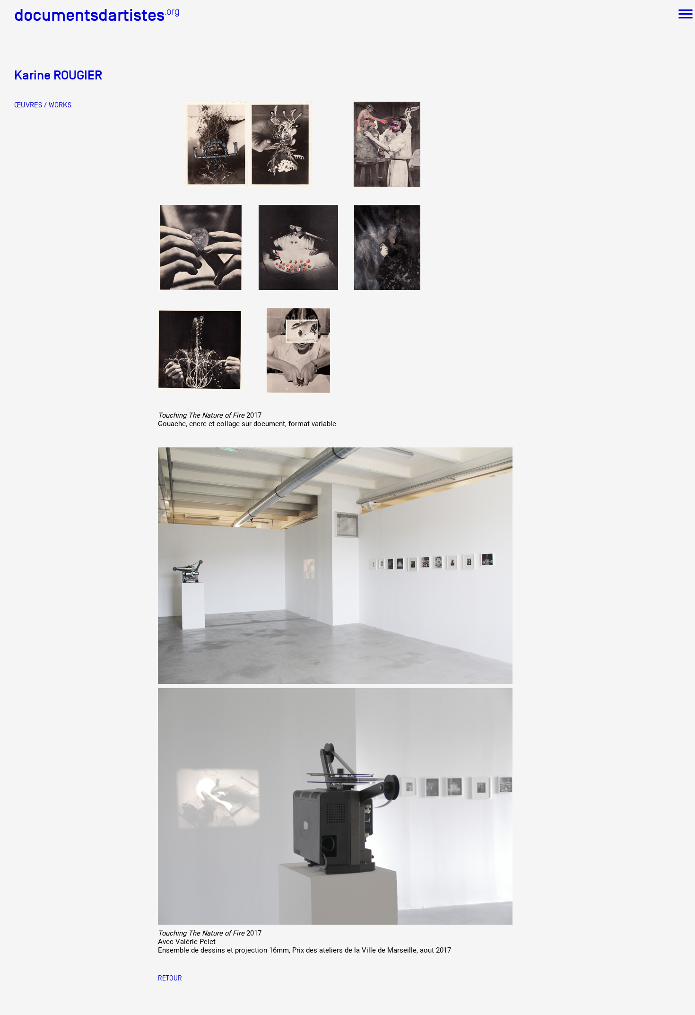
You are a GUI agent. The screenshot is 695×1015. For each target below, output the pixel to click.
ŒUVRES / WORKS (42, 105)
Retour (170, 978)
